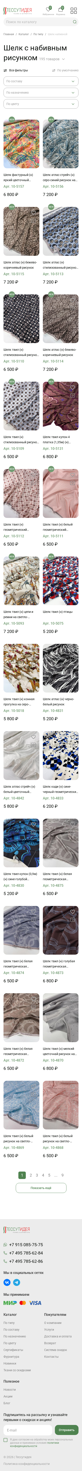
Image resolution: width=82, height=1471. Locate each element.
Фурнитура (11, 1356)
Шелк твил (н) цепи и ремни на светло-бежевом (18, 615)
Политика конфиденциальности (26, 1464)
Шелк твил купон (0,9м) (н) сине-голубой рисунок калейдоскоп (20, 877)
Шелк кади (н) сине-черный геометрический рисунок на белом (60, 789)
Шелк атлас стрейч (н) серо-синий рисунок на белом (59, 178)
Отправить (67, 1430)
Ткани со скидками (17, 1370)
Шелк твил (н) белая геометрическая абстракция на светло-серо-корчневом (59, 877)
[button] (74, 21)
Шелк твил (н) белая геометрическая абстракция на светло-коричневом (19, 1052)
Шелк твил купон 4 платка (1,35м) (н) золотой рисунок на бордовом (57, 440)
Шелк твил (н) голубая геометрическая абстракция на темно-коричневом (59, 964)
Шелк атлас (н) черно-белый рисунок (58, 701)
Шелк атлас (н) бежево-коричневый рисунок (20, 265)
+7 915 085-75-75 (26, 1244)
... (56, 1175)
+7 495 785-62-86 (26, 1261)
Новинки (9, 1363)
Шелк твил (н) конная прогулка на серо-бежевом (19, 702)
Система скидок (55, 1350)
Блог (6, 1403)
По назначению (14, 1336)
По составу (11, 1329)
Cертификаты (13, 1350)
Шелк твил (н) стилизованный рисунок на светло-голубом (21, 440)
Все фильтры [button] (18, 70)
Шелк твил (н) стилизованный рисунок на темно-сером (21, 352)
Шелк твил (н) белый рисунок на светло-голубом (18, 1139)
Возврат (50, 1343)
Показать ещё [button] (41, 1188)
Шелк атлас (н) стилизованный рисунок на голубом (60, 265)
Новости (9, 1389)
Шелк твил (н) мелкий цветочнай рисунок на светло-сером (59, 1052)
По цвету (9, 1343)
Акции (7, 1396)
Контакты (51, 1356)
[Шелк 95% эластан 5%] (61, 144)
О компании (52, 1323)
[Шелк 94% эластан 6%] (21, 755)
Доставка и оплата (58, 1336)
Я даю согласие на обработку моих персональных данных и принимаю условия (41, 1443)
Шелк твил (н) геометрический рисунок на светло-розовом (17, 527)
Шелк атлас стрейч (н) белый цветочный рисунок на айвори (19, 789)
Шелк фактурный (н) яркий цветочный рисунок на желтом (18, 178)
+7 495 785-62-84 (26, 1253)
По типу (9, 1323)
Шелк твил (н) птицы (58, 611)
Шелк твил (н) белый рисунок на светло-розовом (58, 1139)
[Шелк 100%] (21, 144)
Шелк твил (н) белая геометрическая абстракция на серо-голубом (18, 964)
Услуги (49, 1329)
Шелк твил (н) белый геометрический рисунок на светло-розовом (58, 527)
